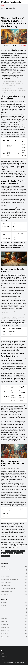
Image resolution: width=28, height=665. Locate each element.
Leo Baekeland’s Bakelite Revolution (10, 86)
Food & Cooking (14, 576)
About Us (3, 653)
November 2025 (14, 630)
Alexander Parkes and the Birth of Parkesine (12, 83)
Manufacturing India (14, 570)
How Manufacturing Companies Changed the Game (14, 90)
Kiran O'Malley (22, 45)
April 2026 (14, 615)
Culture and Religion (14, 582)
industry (23, 77)
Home (2, 5)
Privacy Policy (4, 656)
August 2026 (14, 602)
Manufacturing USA (14, 585)
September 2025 (14, 637)
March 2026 (14, 618)
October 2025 (14, 633)
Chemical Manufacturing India (14, 588)
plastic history (20, 550)
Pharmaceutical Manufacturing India (14, 579)
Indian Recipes (14, 566)
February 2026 (14, 621)
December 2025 (14, 627)
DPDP (2, 658)
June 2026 (14, 609)
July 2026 (14, 605)
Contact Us (3, 659)
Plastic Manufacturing (14, 591)
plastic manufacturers (7, 553)
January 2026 (14, 624)
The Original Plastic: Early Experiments (11, 81)
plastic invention (18, 553)
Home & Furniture (14, 594)
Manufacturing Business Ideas (14, 573)
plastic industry (5, 556)
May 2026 (14, 612)
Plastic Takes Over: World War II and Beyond (12, 88)
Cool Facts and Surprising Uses (9, 92)
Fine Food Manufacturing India (13, 2)
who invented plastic (10, 550)
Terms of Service (5, 655)
